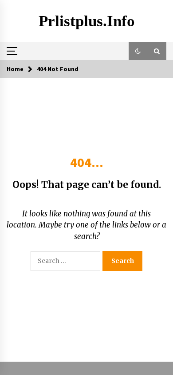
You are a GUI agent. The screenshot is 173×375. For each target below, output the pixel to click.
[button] (138, 51)
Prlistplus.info (87, 21)
